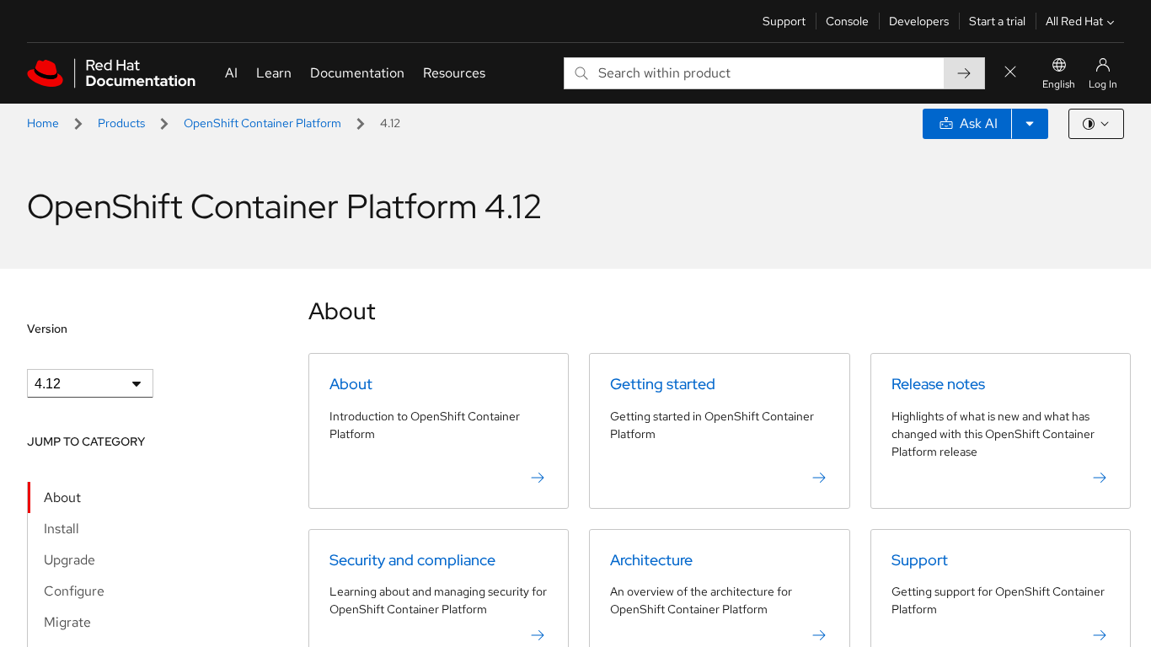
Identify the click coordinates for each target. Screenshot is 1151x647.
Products (121, 123)
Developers (919, 21)
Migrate (67, 622)
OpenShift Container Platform (262, 123)
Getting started (662, 383)
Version (47, 328)
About (62, 497)
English (1058, 84)
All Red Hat (1074, 21)
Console (847, 21)
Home (43, 123)
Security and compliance (412, 559)
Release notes (938, 383)
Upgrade (69, 560)
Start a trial (997, 21)
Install (61, 528)
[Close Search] (1010, 73)
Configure (74, 591)
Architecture (651, 559)
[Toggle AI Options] (1029, 124)
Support (784, 21)
